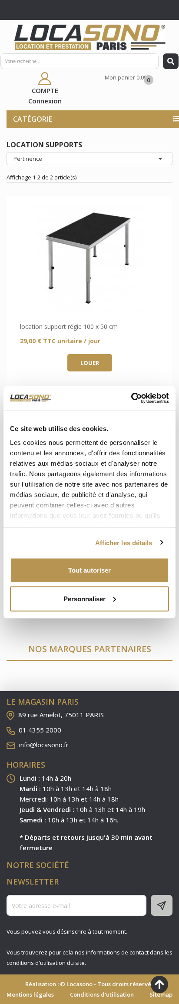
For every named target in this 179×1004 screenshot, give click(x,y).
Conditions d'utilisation (102, 994)
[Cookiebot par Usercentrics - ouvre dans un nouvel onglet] (131, 398)
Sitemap (160, 994)
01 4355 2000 (40, 730)
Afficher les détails (123, 542)
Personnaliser (84, 598)
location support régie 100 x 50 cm (69, 326)
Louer (89, 363)
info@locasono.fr (44, 744)
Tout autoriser (89, 570)
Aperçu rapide (89, 258)
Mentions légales (30, 994)
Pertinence (89, 158)
